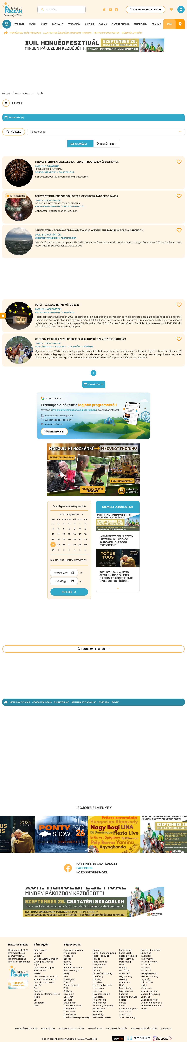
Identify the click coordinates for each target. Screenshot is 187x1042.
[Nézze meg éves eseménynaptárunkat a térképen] (180, 24)
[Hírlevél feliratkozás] (104, 9)
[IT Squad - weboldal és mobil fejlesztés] (162, 1038)
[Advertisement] (93, 277)
